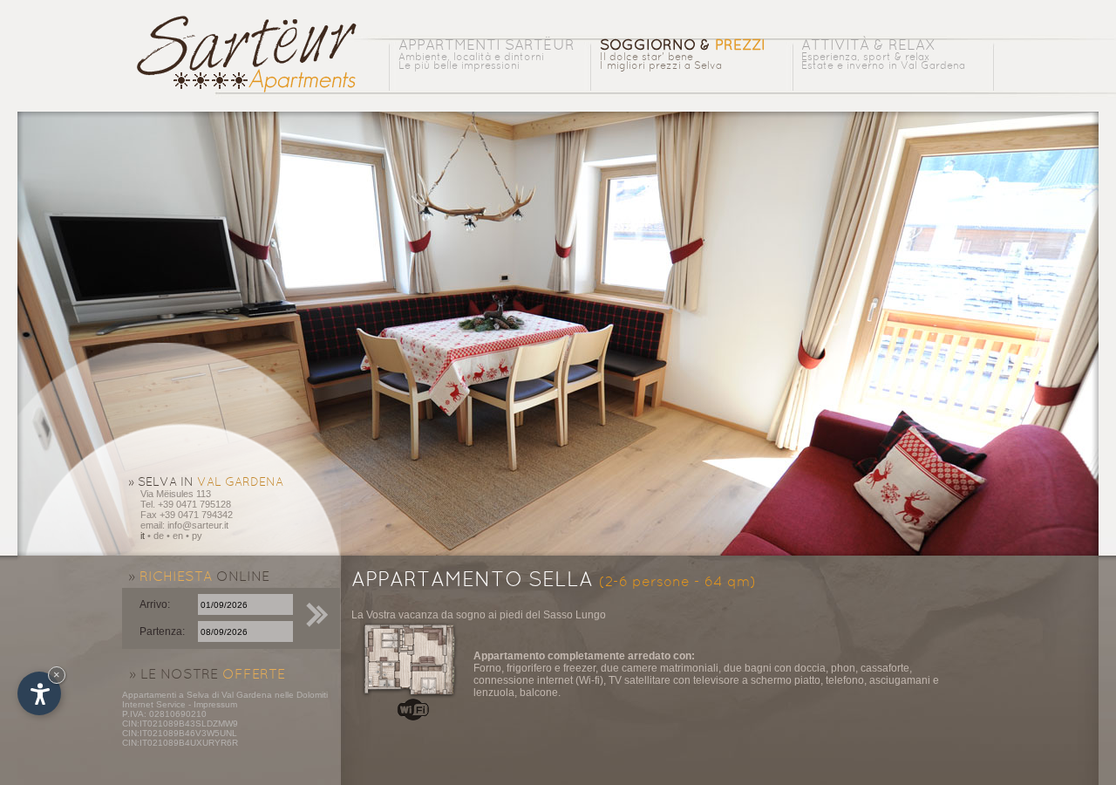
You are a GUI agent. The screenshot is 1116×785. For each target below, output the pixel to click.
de (158, 535)
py (197, 535)
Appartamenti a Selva (165, 695)
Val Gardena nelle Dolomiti (274, 695)
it (142, 535)
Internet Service (154, 704)
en (178, 535)
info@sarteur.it (197, 525)
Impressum (215, 704)
